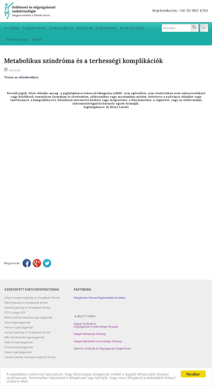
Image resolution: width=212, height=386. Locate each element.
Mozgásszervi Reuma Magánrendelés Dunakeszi (100, 297)
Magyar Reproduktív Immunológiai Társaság (98, 341)
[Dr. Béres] (30, 18)
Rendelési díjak (131, 28)
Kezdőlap (11, 28)
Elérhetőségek (17, 39)
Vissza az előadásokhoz (21, 77)
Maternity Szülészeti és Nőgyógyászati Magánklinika (102, 348)
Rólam (37, 39)
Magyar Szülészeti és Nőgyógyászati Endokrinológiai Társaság (96, 325)
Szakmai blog (106, 28)
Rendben (193, 373)
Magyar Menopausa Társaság (90, 334)
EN (204, 28)
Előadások (85, 28)
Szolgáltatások (34, 28)
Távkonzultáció (61, 28)
